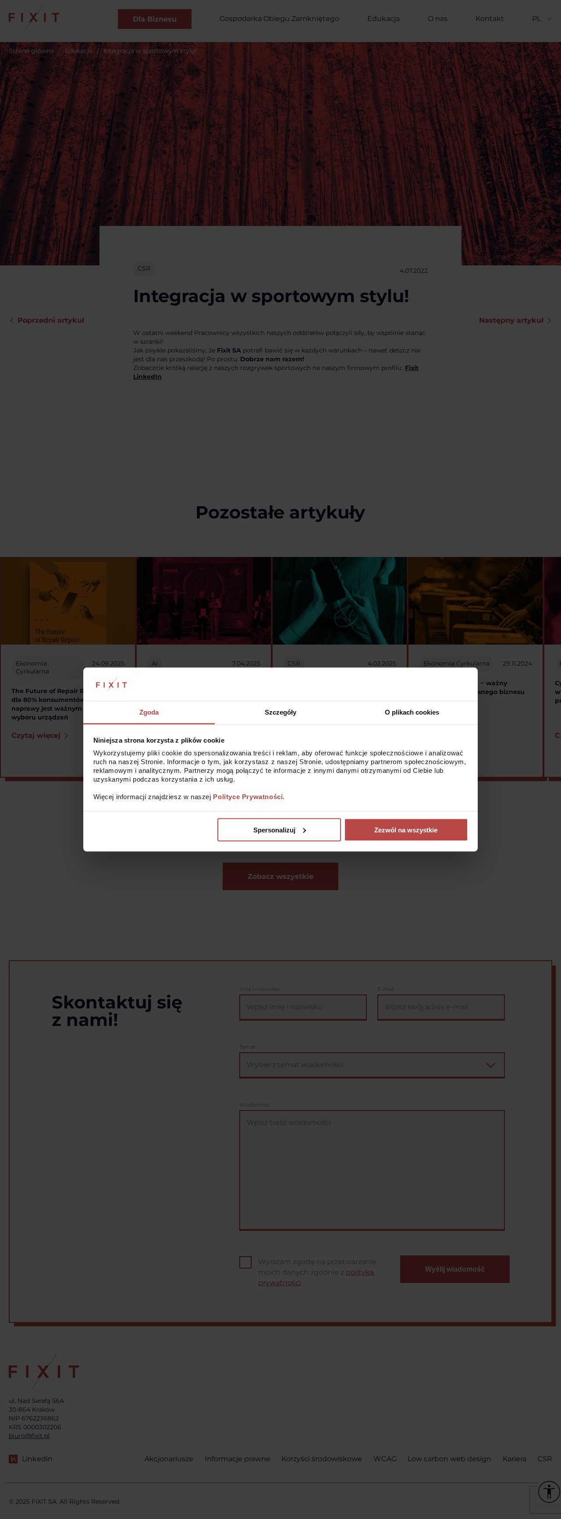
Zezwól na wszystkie (405, 829)
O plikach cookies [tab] (412, 712)
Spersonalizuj (274, 829)
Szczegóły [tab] (280, 712)
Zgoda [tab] (149, 712)
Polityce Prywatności (248, 796)
